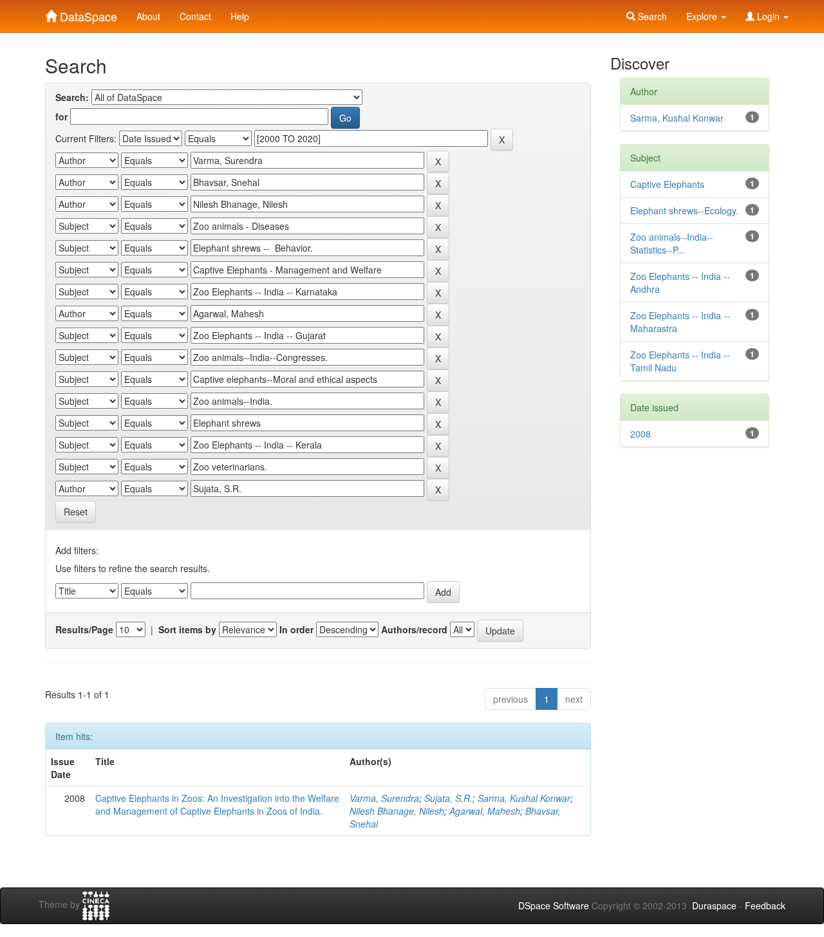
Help (239, 16)
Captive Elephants (667, 184)
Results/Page (84, 629)
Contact (195, 16)
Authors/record (414, 629)
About (148, 16)
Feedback (765, 905)
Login (768, 16)
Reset (76, 511)
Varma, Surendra (384, 798)
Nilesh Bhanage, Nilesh (397, 810)
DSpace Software (553, 905)
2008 (640, 433)
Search (651, 16)
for (61, 116)
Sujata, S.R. (448, 798)
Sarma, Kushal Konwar (524, 798)
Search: (72, 97)
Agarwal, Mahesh (484, 810)
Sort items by (187, 629)
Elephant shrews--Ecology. (684, 210)
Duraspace (714, 905)
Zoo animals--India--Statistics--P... (671, 243)
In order (296, 629)
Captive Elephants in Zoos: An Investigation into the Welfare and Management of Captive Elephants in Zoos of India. (217, 804)
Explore (703, 16)
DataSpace (87, 13)
